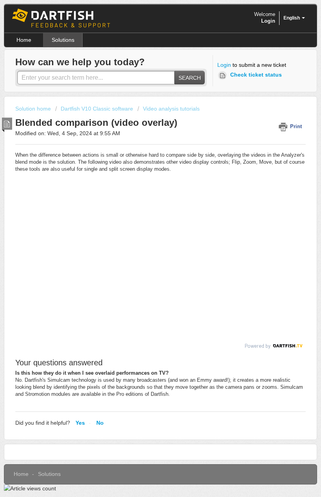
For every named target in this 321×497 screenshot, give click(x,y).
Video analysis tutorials (171, 108)
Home (23, 40)
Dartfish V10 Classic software (97, 108)
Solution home (33, 108)
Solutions (63, 40)
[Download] (146, 244)
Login (224, 65)
